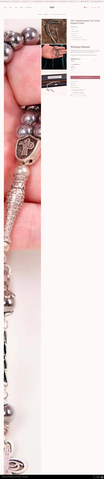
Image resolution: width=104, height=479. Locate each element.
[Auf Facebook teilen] (78, 95)
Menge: (71, 70)
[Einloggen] (95, 7)
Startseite (40, 14)
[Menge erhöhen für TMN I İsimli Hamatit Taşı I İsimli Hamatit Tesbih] (82, 73)
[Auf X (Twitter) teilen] (81, 95)
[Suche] (92, 7)
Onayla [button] (98, 476)
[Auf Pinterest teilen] (84, 95)
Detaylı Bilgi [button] (25, 476)
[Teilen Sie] (75, 95)
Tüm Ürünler (45, 14)
